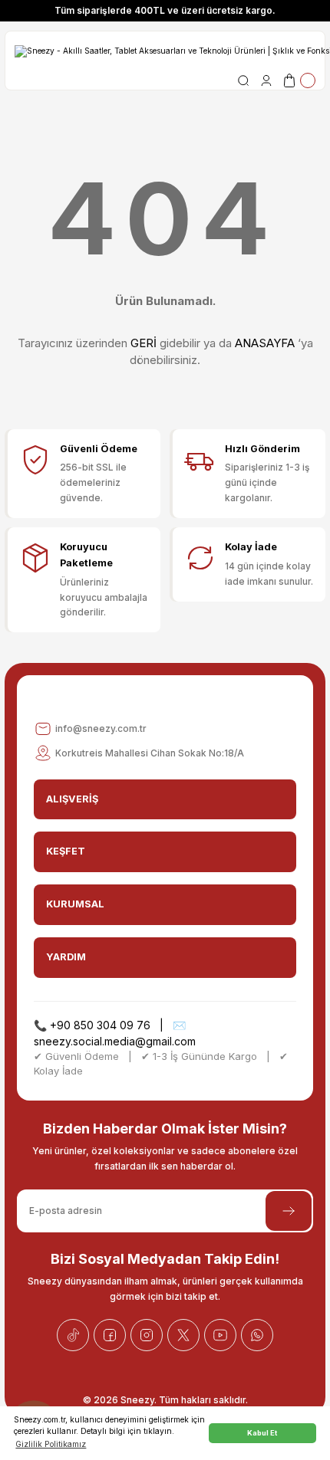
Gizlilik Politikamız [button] (50, 1444)
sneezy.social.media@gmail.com (115, 1041)
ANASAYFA (265, 343)
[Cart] (298, 80)
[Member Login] (266, 80)
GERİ (143, 343)
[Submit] (289, 1211)
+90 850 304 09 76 (100, 1025)
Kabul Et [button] (262, 1433)
